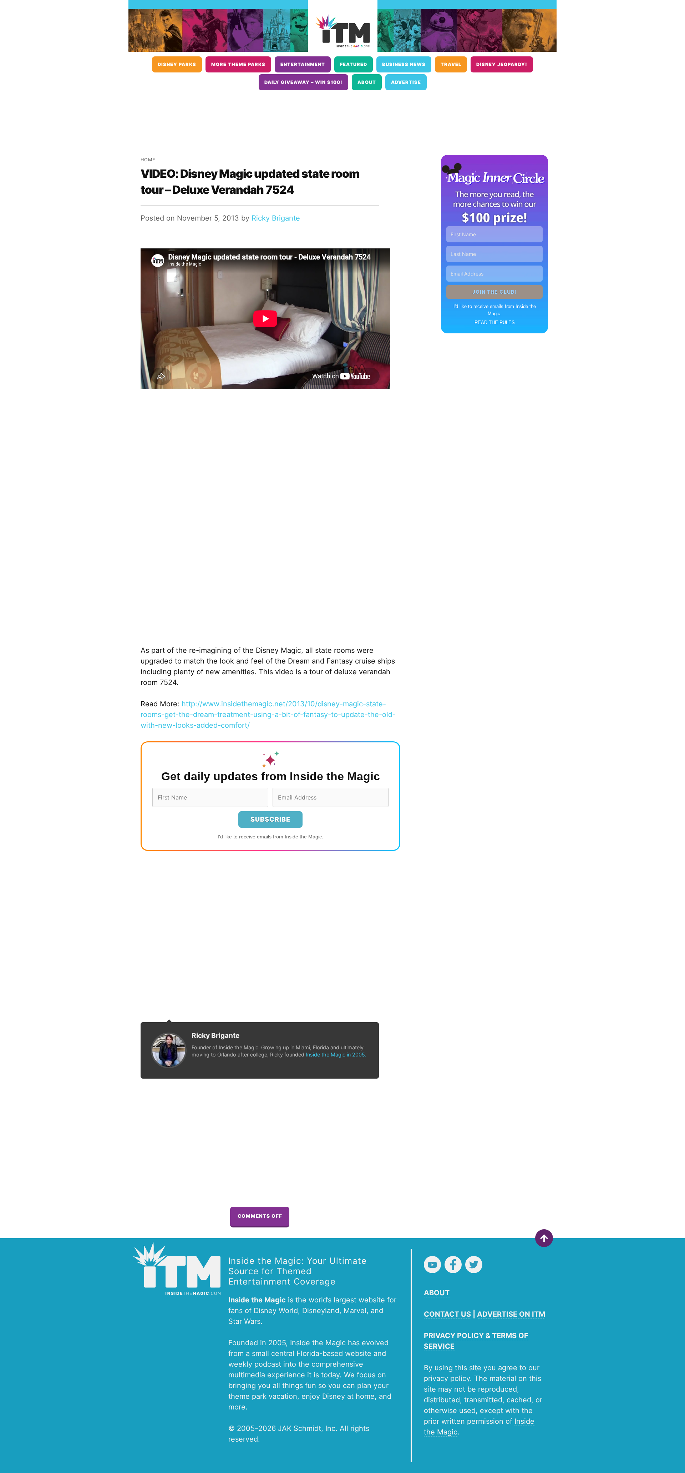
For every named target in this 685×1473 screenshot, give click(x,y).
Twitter (473, 1264)
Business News (404, 64)
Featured (353, 64)
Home (148, 159)
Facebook (453, 1264)
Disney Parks (177, 64)
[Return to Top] (544, 1238)
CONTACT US (447, 1314)
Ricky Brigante (276, 218)
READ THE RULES (495, 322)
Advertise (406, 82)
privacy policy (447, 1378)
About (366, 82)
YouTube (432, 1264)
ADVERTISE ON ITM (511, 1314)
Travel (451, 64)
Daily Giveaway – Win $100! (303, 82)
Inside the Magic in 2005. (336, 1054)
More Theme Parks (238, 64)
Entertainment (302, 64)
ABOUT (437, 1292)
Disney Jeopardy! (501, 64)
